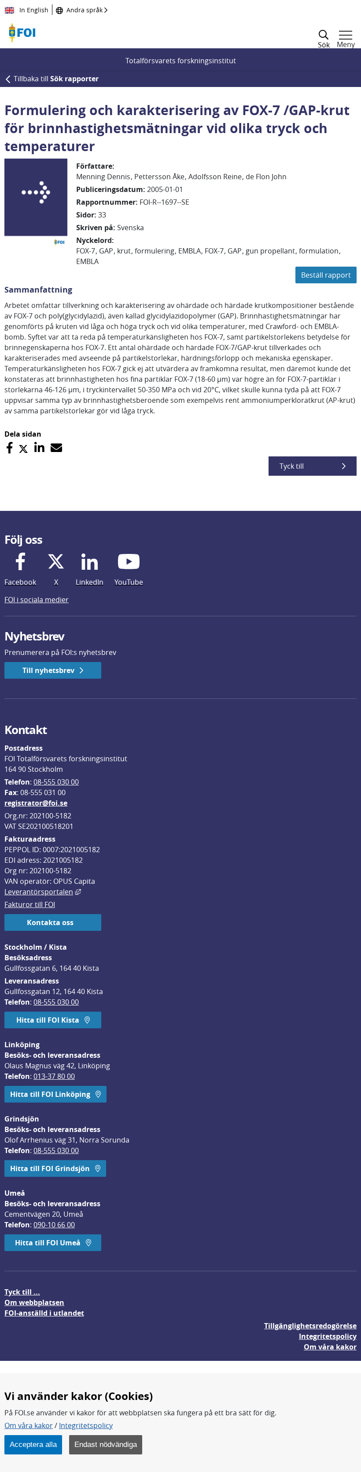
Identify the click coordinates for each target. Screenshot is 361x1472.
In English (33, 10)
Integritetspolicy (86, 1425)
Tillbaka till (56, 78)
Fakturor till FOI (29, 904)
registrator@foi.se (35, 803)
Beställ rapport (326, 275)
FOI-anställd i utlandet (44, 1313)
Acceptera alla (33, 1444)
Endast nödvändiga (105, 1444)
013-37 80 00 (54, 1076)
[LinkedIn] (39, 448)
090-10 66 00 (54, 1225)
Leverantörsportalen (42, 892)
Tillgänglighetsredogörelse (310, 1326)
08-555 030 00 (56, 782)
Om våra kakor (28, 1425)
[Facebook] (9, 448)
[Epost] (56, 448)
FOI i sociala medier (36, 599)
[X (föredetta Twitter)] (23, 448)
